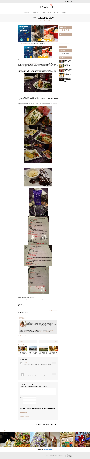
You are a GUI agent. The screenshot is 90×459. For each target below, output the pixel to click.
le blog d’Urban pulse (53, 310)
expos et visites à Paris (22, 318)
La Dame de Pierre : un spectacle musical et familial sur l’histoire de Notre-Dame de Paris (68, 80)
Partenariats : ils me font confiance (30, 454)
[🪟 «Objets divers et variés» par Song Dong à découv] (67, 439)
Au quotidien (63, 12)
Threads (47, 331)
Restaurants (49, 20)
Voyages (49, 12)
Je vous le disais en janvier (24, 43)
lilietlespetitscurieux (51, 330)
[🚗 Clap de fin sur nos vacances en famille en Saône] (37, 439)
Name (21, 397)
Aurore (25, 362)
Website (21, 403)
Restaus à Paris (26, 12)
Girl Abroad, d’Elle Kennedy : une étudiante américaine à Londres (67, 61)
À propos (20, 454)
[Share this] (46, 337)
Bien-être (56, 12)
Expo (20, 335)
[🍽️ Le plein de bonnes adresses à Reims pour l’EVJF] (22, 439)
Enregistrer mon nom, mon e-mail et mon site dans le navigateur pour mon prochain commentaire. (37, 405)
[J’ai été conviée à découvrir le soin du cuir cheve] (52, 439)
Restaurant (24, 335)
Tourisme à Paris (35, 12)
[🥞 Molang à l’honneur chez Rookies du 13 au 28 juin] (7, 439)
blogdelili (34, 330)
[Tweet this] (48, 337)
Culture (43, 12)
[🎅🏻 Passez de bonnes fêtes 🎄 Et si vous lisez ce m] (82, 439)
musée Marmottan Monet (33, 63)
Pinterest (44, 331)
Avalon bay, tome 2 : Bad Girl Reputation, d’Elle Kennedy (67, 66)
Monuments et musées (43, 20)
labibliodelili (27, 331)
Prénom (60, 37)
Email (21, 400)
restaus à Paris (21, 317)
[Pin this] (51, 337)
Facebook (41, 331)
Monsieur (70, 456)
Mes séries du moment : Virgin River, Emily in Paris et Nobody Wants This (68, 70)
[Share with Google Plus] (49, 337)
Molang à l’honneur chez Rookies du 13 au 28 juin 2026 (67, 75)
